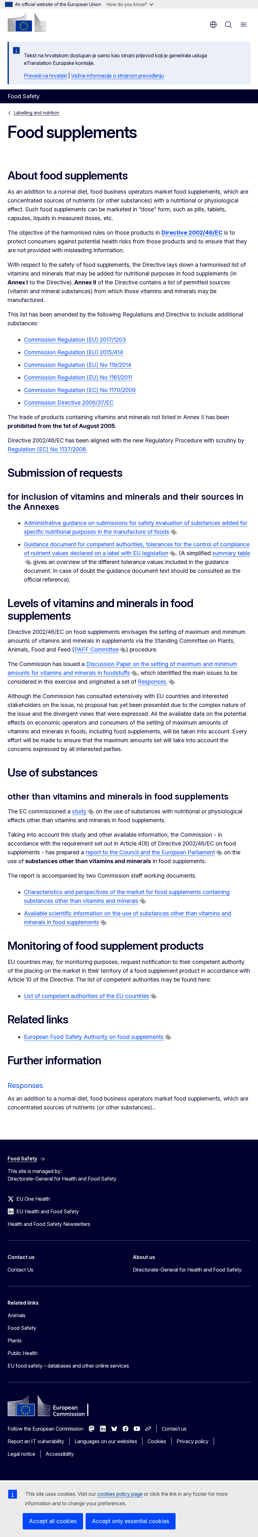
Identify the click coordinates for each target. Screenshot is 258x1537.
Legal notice (21, 1454)
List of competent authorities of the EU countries (86, 996)
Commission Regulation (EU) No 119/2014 (77, 364)
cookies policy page (120, 1494)
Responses (25, 1085)
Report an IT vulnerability (36, 1441)
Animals (16, 1315)
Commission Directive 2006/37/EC (69, 402)
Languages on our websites (106, 1441)
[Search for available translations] (174, 532)
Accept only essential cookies (130, 1521)
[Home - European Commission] (27, 22)
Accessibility (60, 1454)
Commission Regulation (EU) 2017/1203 (75, 339)
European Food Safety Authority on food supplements (94, 1036)
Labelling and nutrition (36, 112)
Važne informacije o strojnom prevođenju (117, 75)
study (79, 811)
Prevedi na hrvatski (45, 75)
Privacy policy (193, 1441)
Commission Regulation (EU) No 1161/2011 (78, 377)
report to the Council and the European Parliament (150, 852)
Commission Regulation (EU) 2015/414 (73, 352)
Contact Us (20, 1270)
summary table (231, 553)
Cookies (157, 1441)
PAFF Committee (96, 649)
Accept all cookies (53, 1521)
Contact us (174, 1429)
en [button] (213, 24)
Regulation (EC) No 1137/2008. (47, 449)
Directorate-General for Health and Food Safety (187, 1270)
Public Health (22, 1353)
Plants (15, 1340)
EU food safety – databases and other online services (68, 1366)
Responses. (152, 681)
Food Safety (22, 1328)
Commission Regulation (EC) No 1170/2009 (80, 390)
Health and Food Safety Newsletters (49, 1224)
